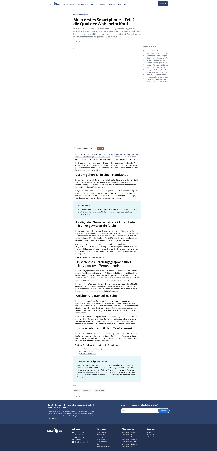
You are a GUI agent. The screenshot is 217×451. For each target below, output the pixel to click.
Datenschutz (150, 437)
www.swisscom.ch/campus (96, 372)
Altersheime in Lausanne (129, 439)
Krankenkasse (69, 4)
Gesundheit (83, 4)
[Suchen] (156, 4)
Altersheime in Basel (128, 432)
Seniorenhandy (102, 439)
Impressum (150, 434)
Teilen (78, 42)
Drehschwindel (101, 432)
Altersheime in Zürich (128, 446)
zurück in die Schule (88, 353)
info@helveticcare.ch (81, 442)
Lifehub (163, 4)
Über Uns (150, 428)
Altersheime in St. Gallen (129, 444)
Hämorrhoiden (101, 434)
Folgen (100, 148)
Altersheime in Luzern (129, 442)
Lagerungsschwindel (103, 437)
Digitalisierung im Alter (80, 15)
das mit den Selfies (87, 351)
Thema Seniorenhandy (94, 257)
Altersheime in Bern (128, 434)
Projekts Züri (131, 209)
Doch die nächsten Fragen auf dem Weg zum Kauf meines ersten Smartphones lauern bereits (106, 155)
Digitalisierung (114, 4)
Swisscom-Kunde (86, 303)
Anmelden (163, 410)
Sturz (98, 444)
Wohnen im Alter (98, 4)
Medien (148, 432)
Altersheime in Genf (128, 437)
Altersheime (128, 428)
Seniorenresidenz (102, 442)
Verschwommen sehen (104, 446)
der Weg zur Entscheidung (91, 349)
